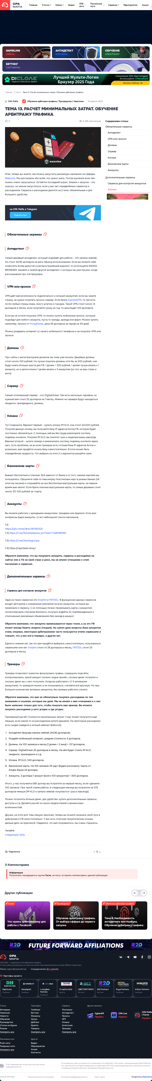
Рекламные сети (96, 5)
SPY (64, 1019)
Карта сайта (99, 1077)
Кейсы (59, 5)
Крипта (34, 1025)
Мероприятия (130, 5)
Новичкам (5, 1012)
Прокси (66, 1016)
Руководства (6, 1022)
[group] (27, 915)
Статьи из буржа (8, 1025)
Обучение (5, 1019)
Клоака (65, 1022)
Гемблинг (35, 1009)
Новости (4, 1016)
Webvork (10, 178)
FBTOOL (53, 599)
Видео (71, 5)
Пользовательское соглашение (41, 1077)
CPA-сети (81, 5)
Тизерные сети (7, 1046)
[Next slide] (143, 893)
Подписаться (20, 215)
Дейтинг (35, 1022)
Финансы (35, 1016)
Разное (3, 1028)
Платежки (67, 1009)
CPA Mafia (13, 101)
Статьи (45, 5)
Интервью (5, 1009)
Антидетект (68, 1012)
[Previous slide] (134, 893)
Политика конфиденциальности (74, 1077)
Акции (145, 5)
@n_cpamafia (52, 969)
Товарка (35, 1028)
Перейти (99, 1016)
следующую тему (15, 834)
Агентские (67, 1025)
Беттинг (35, 1012)
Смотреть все (7, 1032)
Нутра (34, 1019)
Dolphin (42, 599)
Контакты (36, 1052)
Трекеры (66, 1028)
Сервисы (112, 5)
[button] (139, 891)
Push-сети (5, 1043)
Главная (33, 5)
